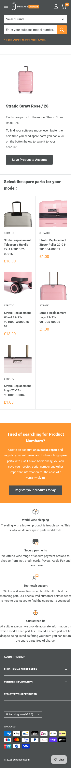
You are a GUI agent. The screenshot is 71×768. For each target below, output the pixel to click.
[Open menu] (6, 6)
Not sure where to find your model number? (25, 40)
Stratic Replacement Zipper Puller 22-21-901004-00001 (52, 244)
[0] (63, 6)
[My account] (56, 6)
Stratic (9, 233)
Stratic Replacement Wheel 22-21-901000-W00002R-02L (17, 319)
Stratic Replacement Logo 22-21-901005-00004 (17, 390)
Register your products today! (35, 490)
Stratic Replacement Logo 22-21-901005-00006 (52, 317)
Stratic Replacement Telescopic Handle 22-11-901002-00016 (17, 247)
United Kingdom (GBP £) (19, 714)
